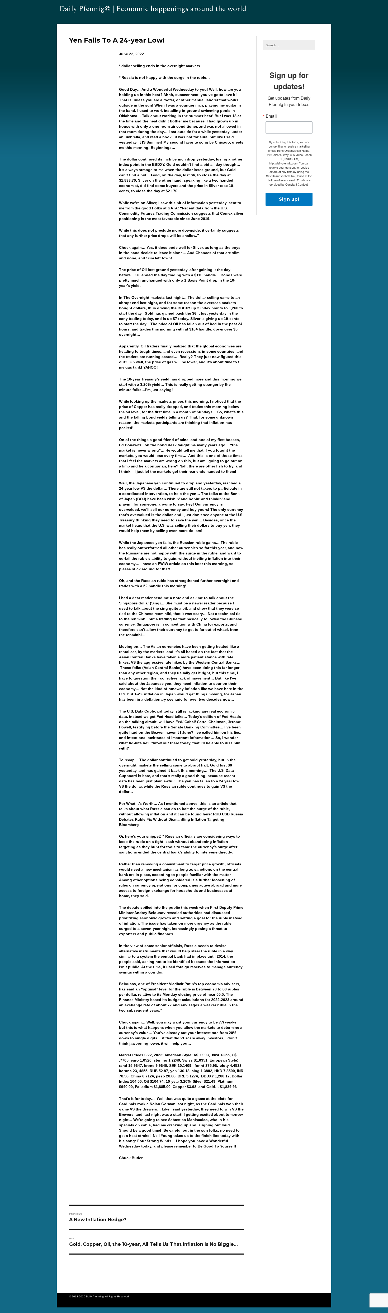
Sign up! (289, 199)
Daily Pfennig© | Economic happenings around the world (153, 9)
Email (271, 116)
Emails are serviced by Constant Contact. (289, 182)
